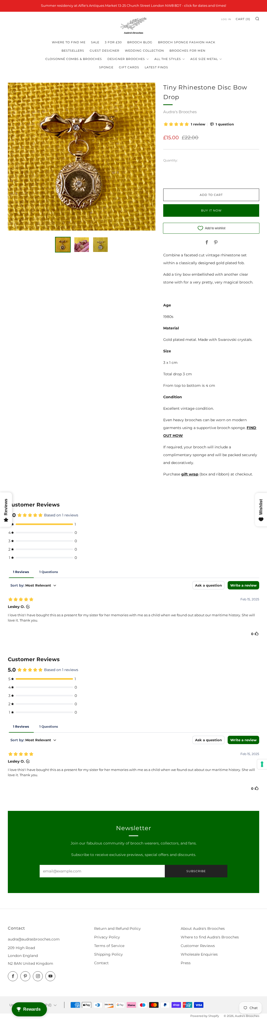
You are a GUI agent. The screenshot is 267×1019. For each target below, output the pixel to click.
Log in (226, 19)
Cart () (243, 19)
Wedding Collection (144, 50)
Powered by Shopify (204, 1016)
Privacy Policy (107, 937)
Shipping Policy (108, 954)
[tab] (63, 244)
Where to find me (69, 42)
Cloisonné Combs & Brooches (73, 59)
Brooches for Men (187, 50)
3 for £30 (113, 42)
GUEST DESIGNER (104, 50)
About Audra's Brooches (203, 928)
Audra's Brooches (180, 111)
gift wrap (189, 474)
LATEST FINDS (156, 67)
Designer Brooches (126, 59)
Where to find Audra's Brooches (210, 937)
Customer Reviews (198, 945)
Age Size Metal (204, 59)
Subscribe (196, 871)
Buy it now (211, 210)
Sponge (106, 67)
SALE (95, 42)
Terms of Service (109, 945)
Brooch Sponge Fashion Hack (186, 42)
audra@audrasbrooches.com (34, 939)
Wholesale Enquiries (199, 954)
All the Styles (167, 59)
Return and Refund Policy (117, 928)
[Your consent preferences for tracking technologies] (262, 764)
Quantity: (170, 160)
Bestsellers (73, 50)
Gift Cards (129, 67)
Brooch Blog (140, 42)
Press (186, 963)
